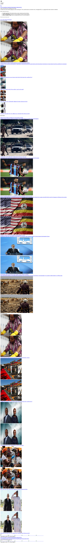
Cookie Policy (26, 538)
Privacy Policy (21, 538)
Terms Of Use (15, 538)
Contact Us (7, 538)
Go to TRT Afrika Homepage (6, 19)
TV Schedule (2, 538)
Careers (11, 538)
